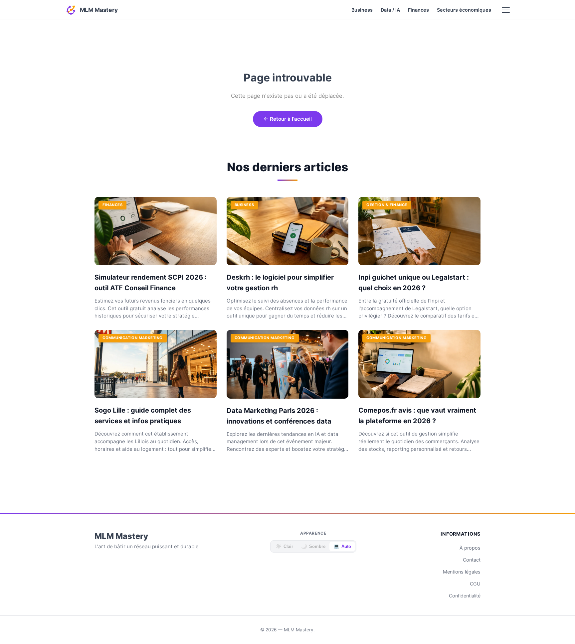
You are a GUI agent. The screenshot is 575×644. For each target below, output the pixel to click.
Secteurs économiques (464, 10)
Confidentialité (464, 595)
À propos (470, 548)
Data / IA (390, 10)
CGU (475, 583)
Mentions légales (461, 572)
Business (362, 10)
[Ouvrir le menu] (506, 10)
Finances (418, 10)
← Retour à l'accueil (288, 119)
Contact (471, 560)
